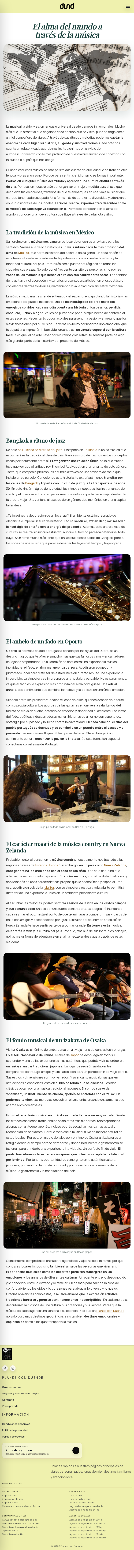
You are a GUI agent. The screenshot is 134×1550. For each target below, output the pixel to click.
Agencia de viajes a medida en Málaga (87, 1530)
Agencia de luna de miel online (84, 1509)
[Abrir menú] (128, 6)
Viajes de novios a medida (81, 1502)
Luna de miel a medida (80, 1499)
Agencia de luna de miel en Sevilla (85, 1519)
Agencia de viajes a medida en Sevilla (87, 1523)
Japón (74, 1055)
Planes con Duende (110, 1311)
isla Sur (49, 887)
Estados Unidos (46, 865)
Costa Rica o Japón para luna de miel (20, 1527)
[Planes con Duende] (67, 8)
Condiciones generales (16, 1424)
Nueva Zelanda (115, 865)
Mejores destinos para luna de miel (86, 1506)
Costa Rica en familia (12, 1534)
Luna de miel (75, 1495)
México (23, 253)
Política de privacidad (15, 1430)
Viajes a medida (9, 1495)
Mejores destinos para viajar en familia (21, 1506)
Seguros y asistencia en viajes (20, 1393)
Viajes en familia (10, 1502)
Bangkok (31, 483)
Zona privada (10, 1406)
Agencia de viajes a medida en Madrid (87, 1537)
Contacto (8, 1400)
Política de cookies (13, 1436)
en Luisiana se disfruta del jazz (40, 450)
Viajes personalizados (12, 1499)
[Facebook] (5, 1368)
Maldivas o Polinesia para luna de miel (20, 1523)
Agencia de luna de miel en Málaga (86, 1527)
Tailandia (90, 450)
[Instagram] (13, 1368)
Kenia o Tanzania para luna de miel (19, 1519)
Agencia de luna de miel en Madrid (86, 1534)
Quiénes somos (11, 1387)
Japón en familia (10, 1530)
